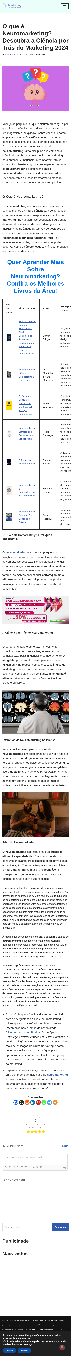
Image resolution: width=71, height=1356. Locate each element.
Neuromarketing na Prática (23, 1032)
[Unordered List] (25, 1167)
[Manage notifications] (62, 1347)
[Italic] (10, 1167)
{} (41, 1167)
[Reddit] (27, 1102)
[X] (21, 1102)
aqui (63, 1055)
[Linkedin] (32, 1102)
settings (28, 1344)
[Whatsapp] (43, 1102)
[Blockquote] (29, 1167)
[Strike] (17, 1167)
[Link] (37, 1167)
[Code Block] (33, 1167)
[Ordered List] (21, 1167)
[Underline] (14, 1167)
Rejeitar (24, 1350)
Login (65, 1145)
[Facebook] (15, 1102)
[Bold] (6, 1167)
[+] (45, 1167)
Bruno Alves (13, 54)
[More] (55, 1102)
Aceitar (9, 1350)
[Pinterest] (38, 1102)
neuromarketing (15, 552)
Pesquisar (60, 1227)
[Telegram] (49, 1102)
